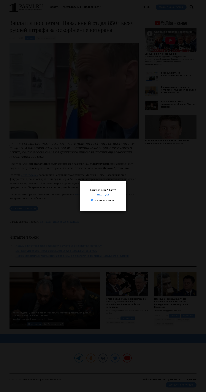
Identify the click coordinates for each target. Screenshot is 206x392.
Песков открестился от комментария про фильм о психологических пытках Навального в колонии (72, 255)
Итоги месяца (128, 318)
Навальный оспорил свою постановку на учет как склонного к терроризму (59, 245)
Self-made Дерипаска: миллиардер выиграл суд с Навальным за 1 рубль (56, 250)
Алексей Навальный (46, 38)
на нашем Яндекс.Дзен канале (59, 221)
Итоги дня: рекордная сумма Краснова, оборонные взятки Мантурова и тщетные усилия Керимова (171, 303)
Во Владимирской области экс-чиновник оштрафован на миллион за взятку (167, 142)
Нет (99, 194)
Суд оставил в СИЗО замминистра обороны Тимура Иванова (178, 104)
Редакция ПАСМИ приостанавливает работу (176, 74)
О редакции (190, 379)
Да (107, 194)
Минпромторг (183, 320)
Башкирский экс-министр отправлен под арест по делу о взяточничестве (178, 90)
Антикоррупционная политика (120, 322)
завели (79, 194)
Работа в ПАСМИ (152, 379)
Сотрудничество (172, 379)
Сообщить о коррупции (171, 7)
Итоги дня (174, 316)
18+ (146, 7)
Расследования (72, 7)
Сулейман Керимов (164, 324)
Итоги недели (34, 324)
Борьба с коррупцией (53, 324)
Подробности (92, 7)
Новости (54, 7)
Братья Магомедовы (164, 320)
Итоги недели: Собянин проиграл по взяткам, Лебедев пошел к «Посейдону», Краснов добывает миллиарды (126, 303)
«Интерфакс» (29, 174)
